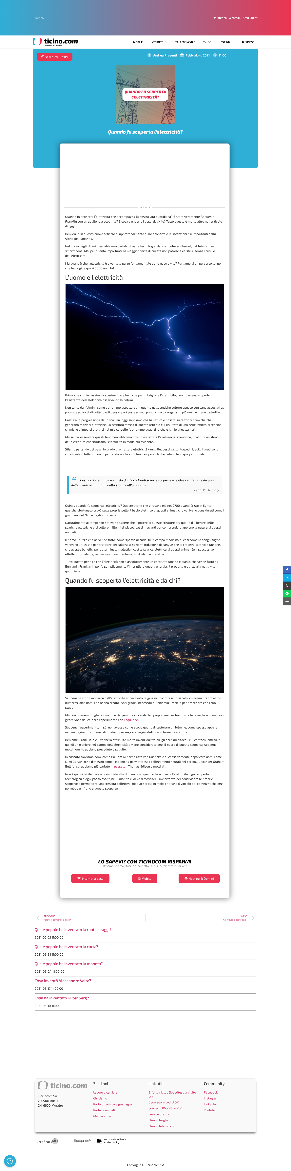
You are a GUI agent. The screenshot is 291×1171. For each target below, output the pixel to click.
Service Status (158, 1114)
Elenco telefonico (161, 1126)
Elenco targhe (158, 1120)
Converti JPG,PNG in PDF (165, 1108)
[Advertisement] (144, 174)
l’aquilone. (131, 720)
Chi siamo (100, 1098)
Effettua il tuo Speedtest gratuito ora (172, 1094)
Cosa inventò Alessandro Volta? (63, 980)
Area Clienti (250, 17)
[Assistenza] (10, 1161)
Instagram (211, 1098)
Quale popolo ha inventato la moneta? (69, 963)
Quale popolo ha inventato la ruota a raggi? (73, 929)
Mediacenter (102, 1116)
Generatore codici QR (163, 1102)
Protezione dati (104, 1110)
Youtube (210, 1110)
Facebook (211, 1092)
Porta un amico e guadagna (112, 1104)
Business (248, 42)
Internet (157, 42)
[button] (287, 570)
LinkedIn (210, 1104)
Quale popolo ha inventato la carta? (66, 946)
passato (119, 766)
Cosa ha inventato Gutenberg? (62, 997)
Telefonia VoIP (185, 42)
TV (204, 42)
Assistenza (219, 17)
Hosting (224, 42)
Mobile (138, 42)
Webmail (235, 17)
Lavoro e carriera (105, 1092)
